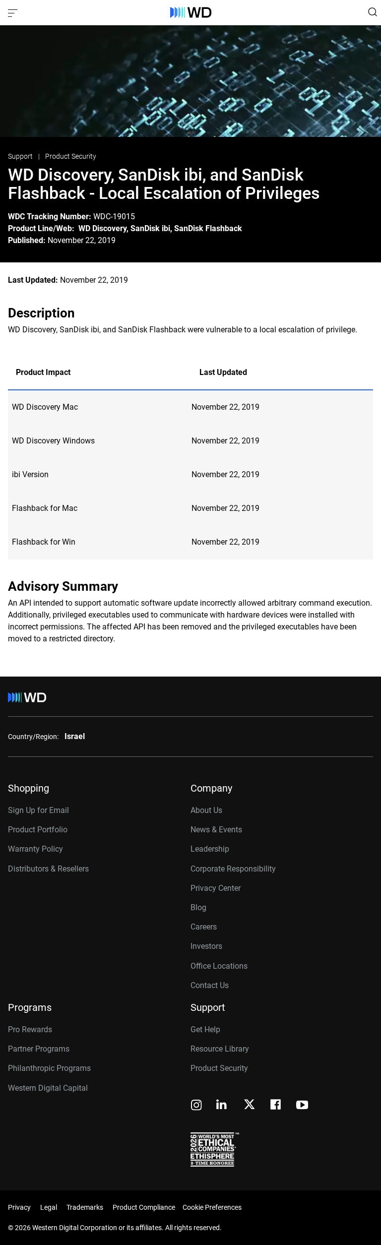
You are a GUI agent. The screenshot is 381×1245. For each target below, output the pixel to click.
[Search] (372, 11)
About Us (206, 810)
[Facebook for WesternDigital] (276, 1106)
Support (21, 156)
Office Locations (219, 966)
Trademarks (84, 1207)
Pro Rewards (30, 1029)
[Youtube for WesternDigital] (302, 1106)
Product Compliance (144, 1207)
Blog (198, 907)
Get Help (205, 1029)
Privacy (19, 1207)
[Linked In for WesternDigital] (222, 1106)
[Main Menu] (14, 12)
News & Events (216, 829)
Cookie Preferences (212, 1207)
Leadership (209, 849)
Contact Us (209, 985)
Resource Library (219, 1049)
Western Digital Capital (48, 1088)
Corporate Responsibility (233, 868)
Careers (203, 927)
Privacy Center (215, 888)
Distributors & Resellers (48, 868)
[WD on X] (249, 1105)
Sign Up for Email (38, 810)
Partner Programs (38, 1049)
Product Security (70, 156)
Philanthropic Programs (49, 1068)
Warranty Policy (35, 849)
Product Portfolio (37, 829)
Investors (206, 946)
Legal (48, 1207)
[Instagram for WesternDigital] (196, 1106)
